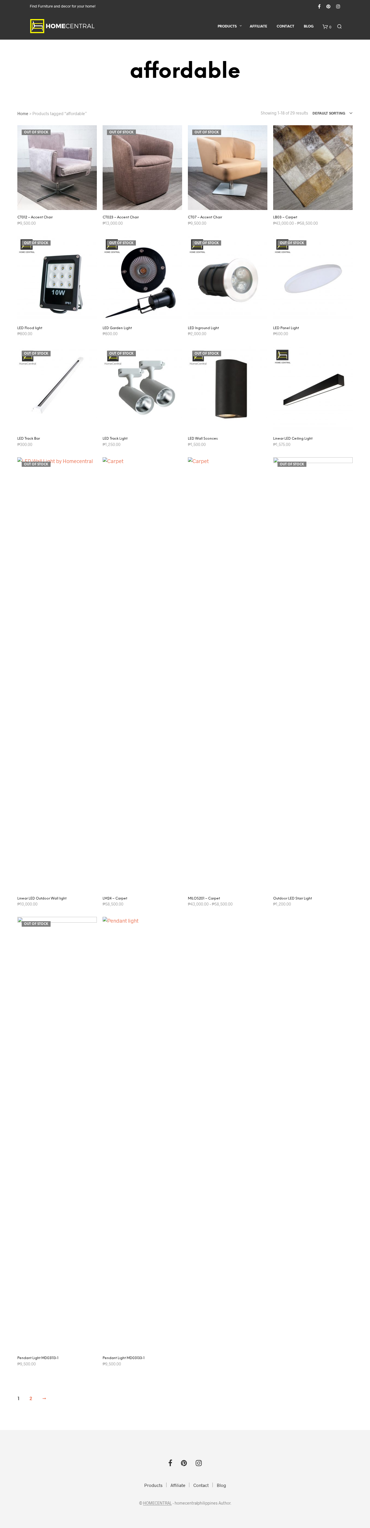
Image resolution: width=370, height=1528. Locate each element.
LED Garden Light (117, 328)
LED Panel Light (286, 328)
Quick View (61, 204)
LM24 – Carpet (115, 898)
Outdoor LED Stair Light (292, 898)
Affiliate (258, 26)
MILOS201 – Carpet (204, 898)
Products (227, 26)
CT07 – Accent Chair (205, 217)
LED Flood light (29, 328)
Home (22, 113)
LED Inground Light (203, 328)
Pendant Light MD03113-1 (37, 1358)
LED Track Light (115, 438)
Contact (285, 26)
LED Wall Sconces (203, 438)
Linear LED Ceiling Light (292, 438)
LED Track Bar (28, 438)
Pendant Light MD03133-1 (124, 1358)
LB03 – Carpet (285, 217)
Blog (309, 26)
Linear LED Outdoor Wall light (41, 898)
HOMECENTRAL (157, 1503)
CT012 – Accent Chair (35, 217)
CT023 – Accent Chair (121, 217)
